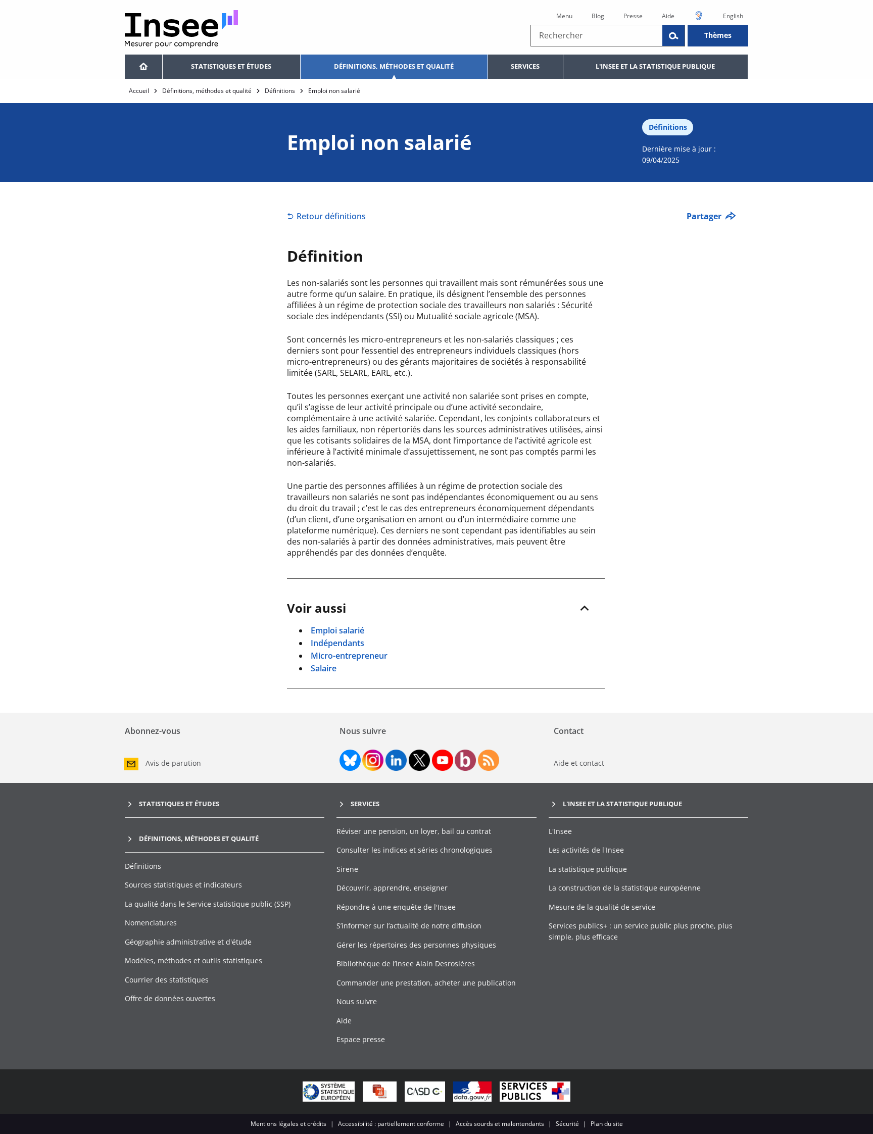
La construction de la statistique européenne (625, 888)
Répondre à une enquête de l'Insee (396, 907)
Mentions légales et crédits (288, 1123)
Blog (598, 16)
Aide (668, 16)
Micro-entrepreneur (349, 655)
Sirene (347, 869)
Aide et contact (579, 763)
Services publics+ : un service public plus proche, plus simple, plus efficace (641, 931)
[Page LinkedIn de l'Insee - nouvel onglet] (396, 760)
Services (525, 66)
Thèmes (718, 35)
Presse (633, 16)
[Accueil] (143, 67)
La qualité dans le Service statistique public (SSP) (207, 904)
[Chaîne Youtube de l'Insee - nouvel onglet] (442, 760)
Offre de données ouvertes (170, 998)
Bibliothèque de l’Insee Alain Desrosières (405, 963)
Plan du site (607, 1123)
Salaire (323, 668)
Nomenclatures (151, 922)
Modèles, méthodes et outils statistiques (193, 960)
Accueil (139, 90)
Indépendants (337, 643)
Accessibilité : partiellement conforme (391, 1123)
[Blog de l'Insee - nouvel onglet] (465, 760)
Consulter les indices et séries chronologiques (414, 850)
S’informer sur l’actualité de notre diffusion (408, 925)
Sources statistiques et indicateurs (183, 885)
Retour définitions (331, 216)
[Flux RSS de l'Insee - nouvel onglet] (488, 760)
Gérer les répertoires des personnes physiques (416, 945)
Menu (564, 16)
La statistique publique (588, 869)
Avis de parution (173, 763)
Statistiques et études (231, 66)
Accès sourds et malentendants (500, 1123)
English (733, 16)
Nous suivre (356, 1001)
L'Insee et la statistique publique (655, 66)
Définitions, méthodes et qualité (394, 66)
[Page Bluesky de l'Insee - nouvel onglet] (350, 760)
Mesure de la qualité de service (602, 907)
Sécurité (567, 1123)
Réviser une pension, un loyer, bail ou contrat (413, 831)
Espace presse (360, 1039)
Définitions (280, 90)
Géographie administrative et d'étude (188, 942)
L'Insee (560, 831)
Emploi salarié (337, 630)
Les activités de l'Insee (586, 850)
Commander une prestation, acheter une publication (426, 983)
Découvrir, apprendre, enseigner (392, 888)
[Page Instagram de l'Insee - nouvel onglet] (372, 760)
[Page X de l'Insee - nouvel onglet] (419, 760)
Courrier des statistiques (167, 979)
